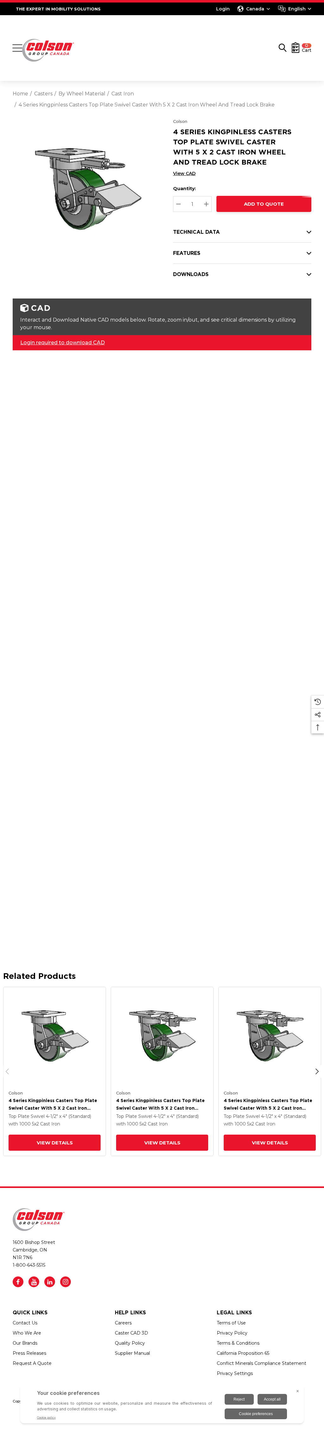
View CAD (184, 173)
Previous (7, 1071)
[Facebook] (18, 1281)
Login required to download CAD (62, 343)
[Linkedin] (49, 1281)
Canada (255, 9)
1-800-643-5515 (29, 1265)
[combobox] (294, 9)
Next (317, 1071)
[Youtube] (33, 1281)
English (297, 9)
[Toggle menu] (17, 48)
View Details (55, 1143)
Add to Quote (264, 204)
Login (223, 9)
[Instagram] (65, 1281)
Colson (180, 121)
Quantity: (184, 188)
